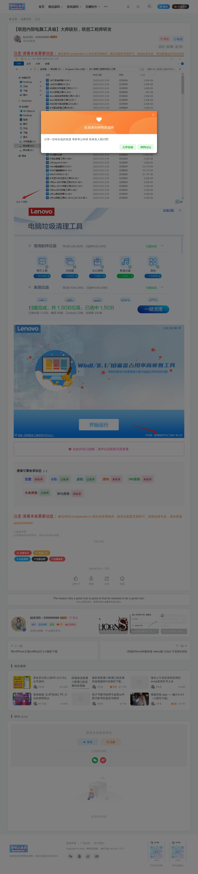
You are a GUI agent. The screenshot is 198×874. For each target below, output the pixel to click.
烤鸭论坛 (145, 147)
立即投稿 (127, 147)
